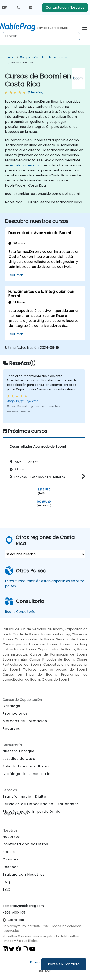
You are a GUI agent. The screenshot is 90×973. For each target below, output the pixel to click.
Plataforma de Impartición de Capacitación (32, 812)
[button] (82, 476)
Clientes (11, 859)
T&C (7, 889)
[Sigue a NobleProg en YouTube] (32, 948)
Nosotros (11, 836)
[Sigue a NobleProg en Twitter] (11, 948)
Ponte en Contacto (64, 964)
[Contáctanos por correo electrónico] (31, 7)
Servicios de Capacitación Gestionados (41, 804)
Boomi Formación (22, 62)
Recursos (11, 728)
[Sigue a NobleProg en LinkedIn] (5, 948)
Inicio (11, 57)
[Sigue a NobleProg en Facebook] (18, 948)
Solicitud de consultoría (26, 766)
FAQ (6, 882)
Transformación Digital (25, 796)
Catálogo (12, 706)
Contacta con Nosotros (65, 7)
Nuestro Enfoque (19, 751)
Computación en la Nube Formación (43, 57)
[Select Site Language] (4, 7)
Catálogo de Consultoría (27, 773)
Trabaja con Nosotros (24, 874)
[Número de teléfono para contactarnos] (18, 7)
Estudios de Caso (19, 758)
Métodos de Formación (25, 721)
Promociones (15, 713)
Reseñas (11, 866)
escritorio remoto (24, 165)
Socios (9, 851)
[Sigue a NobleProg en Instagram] (25, 948)
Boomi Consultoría (20, 611)
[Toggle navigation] (85, 26)
